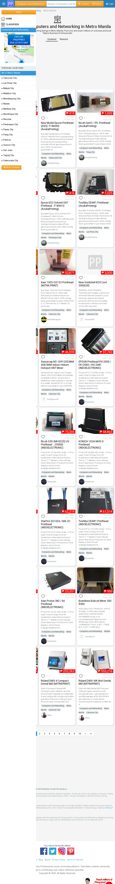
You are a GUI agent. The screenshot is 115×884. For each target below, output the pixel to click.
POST (19, 12)
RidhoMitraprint (54, 319)
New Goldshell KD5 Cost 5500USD (93, 284)
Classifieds (12, 24)
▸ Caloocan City (9, 78)
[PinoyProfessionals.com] (10, 3)
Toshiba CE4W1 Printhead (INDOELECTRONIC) (93, 523)
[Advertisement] (57, 65)
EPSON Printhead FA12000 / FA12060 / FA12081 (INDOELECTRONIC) (95, 364)
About (47, 860)
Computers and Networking (53, 154)
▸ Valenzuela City (10, 160)
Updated (51, 39)
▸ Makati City (8, 88)
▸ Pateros (6, 140)
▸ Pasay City (7, 129)
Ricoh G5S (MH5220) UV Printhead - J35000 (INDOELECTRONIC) (55, 444)
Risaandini (89, 402)
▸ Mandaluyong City (11, 98)
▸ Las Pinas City (9, 83)
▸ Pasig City (7, 134)
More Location (12, 167)
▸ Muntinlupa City (10, 114)
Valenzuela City (55, 158)
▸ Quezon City (8, 145)
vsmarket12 (90, 636)
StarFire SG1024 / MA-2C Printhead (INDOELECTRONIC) (55, 524)
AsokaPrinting (53, 163)
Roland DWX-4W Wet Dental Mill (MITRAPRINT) (95, 682)
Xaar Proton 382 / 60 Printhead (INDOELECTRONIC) (53, 604)
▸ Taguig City (8, 155)
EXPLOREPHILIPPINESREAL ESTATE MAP (19, 40)
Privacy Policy (58, 860)
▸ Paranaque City (10, 124)
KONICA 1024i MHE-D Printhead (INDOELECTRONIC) (91, 444)
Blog (41, 860)
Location (84, 4)
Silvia (49, 715)
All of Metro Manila (11, 73)
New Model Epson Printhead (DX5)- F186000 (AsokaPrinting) (57, 126)
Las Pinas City (92, 232)
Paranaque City (55, 238)
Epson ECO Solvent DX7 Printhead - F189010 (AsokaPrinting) (54, 205)
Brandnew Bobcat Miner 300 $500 (95, 602)
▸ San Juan (7, 150)
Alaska (107, 631)
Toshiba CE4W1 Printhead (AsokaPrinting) (93, 204)
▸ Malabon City (9, 93)
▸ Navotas (6, 119)
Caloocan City (54, 314)
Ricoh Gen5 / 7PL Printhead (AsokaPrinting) (94, 124)
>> (91, 733)
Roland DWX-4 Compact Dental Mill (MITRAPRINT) (55, 682)
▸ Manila (6, 104)
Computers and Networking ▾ (30, 3)
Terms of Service (75, 860)
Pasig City (90, 152)
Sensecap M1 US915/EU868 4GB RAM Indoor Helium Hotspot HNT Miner (57, 364)
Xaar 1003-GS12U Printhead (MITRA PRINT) (57, 284)
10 (80, 733)
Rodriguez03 (52, 399)
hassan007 (89, 319)
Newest (64, 39)
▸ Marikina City (9, 109)
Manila (89, 397)
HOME (9, 19)
